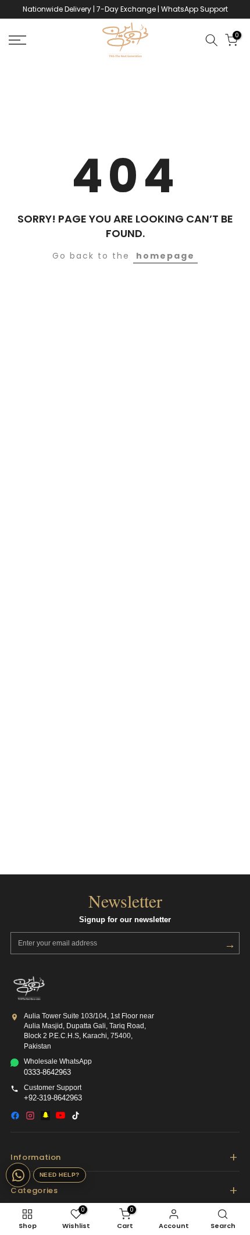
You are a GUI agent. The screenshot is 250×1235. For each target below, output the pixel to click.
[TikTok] (75, 1115)
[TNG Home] (29, 988)
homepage (165, 256)
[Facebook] (15, 1115)
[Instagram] (30, 1115)
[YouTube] (60, 1115)
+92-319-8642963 (53, 1098)
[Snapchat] (45, 1115)
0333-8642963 (47, 1072)
